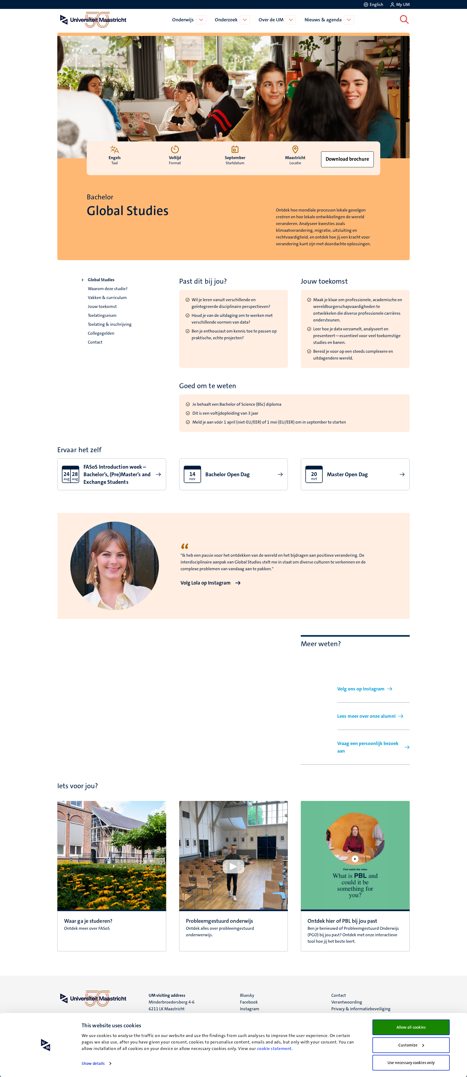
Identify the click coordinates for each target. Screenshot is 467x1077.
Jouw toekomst (102, 306)
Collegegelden (101, 333)
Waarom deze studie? (108, 288)
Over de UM (271, 19)
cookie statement (274, 1048)
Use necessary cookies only (411, 1062)
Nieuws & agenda (323, 19)
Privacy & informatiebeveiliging (361, 1009)
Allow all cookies (411, 1027)
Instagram (249, 1009)
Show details (93, 1063)
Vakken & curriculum (107, 297)
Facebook (249, 1002)
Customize (408, 1045)
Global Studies (101, 280)
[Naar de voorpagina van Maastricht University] (92, 19)
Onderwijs (183, 19)
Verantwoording (346, 1002)
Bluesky (247, 995)
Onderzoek (226, 19)
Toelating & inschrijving (110, 324)
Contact (95, 342)
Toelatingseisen (102, 315)
